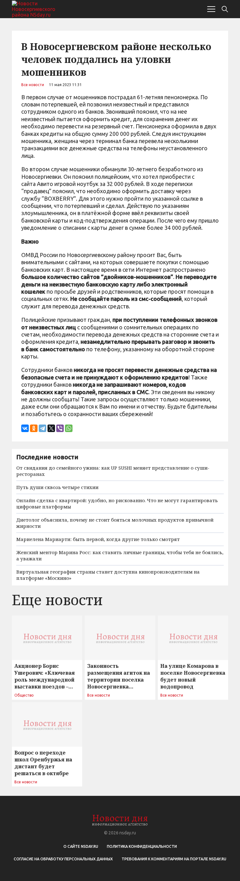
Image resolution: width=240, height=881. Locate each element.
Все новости (32, 85)
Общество (24, 695)
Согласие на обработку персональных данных (63, 859)
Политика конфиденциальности (142, 846)
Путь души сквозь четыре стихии (57, 487)
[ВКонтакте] (25, 428)
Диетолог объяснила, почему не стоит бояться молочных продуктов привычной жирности (114, 523)
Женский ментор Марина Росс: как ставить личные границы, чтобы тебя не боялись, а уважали (119, 555)
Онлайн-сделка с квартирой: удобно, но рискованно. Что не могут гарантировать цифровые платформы (117, 503)
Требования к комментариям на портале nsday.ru (174, 859)
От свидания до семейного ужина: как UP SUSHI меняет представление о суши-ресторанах (112, 471)
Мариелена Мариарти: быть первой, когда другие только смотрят (98, 539)
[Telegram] (42, 428)
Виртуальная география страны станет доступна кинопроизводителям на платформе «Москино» (108, 575)
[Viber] (60, 428)
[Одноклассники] (34, 428)
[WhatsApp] (68, 428)
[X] (51, 428)
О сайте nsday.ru (80, 846)
